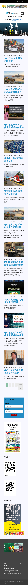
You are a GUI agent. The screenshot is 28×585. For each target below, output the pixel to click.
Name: (7, 403)
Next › (20, 388)
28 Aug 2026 (15, 55)
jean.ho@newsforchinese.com (11, 570)
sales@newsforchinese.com (15, 573)
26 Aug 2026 (15, 296)
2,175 (20, 385)
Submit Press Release (9, 575)
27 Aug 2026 (15, 122)
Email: (7, 409)
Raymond (8, 55)
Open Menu (22, 13)
